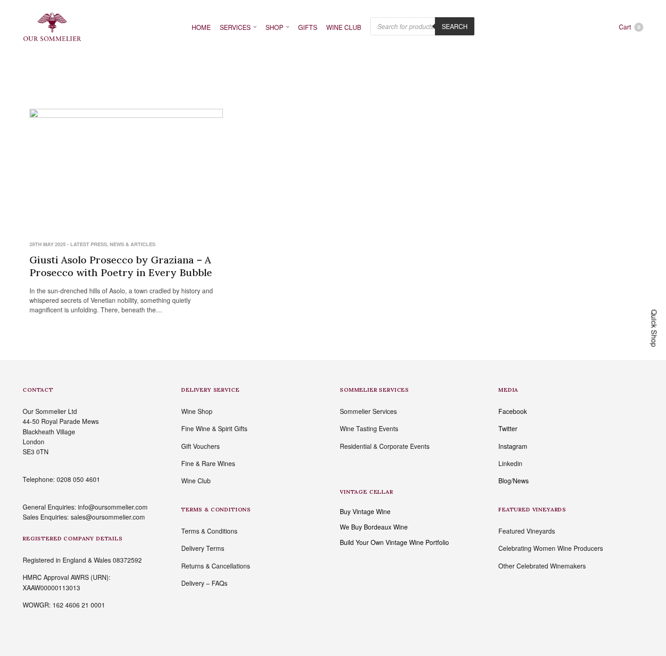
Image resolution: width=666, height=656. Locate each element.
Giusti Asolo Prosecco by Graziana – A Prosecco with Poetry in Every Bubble (120, 266)
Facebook (512, 411)
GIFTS (307, 27)
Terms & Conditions (209, 530)
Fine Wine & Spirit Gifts (214, 428)
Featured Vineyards (526, 530)
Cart (629, 26)
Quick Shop (654, 328)
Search (455, 26)
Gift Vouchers (200, 446)
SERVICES (235, 27)
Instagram (512, 446)
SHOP (274, 27)
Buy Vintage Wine (365, 511)
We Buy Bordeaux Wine (374, 526)
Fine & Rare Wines (208, 463)
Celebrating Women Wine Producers (550, 548)
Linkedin (510, 463)
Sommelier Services (368, 411)
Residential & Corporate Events (385, 446)
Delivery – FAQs (204, 583)
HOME (201, 27)
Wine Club (196, 480)
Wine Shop (196, 411)
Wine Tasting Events (369, 428)
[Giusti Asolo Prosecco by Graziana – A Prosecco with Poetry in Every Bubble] (126, 168)
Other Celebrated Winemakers (542, 565)
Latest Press (88, 244)
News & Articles (132, 244)
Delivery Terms (202, 548)
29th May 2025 (47, 244)
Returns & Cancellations (215, 565)
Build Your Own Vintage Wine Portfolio (394, 542)
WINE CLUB (343, 27)
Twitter (507, 428)
